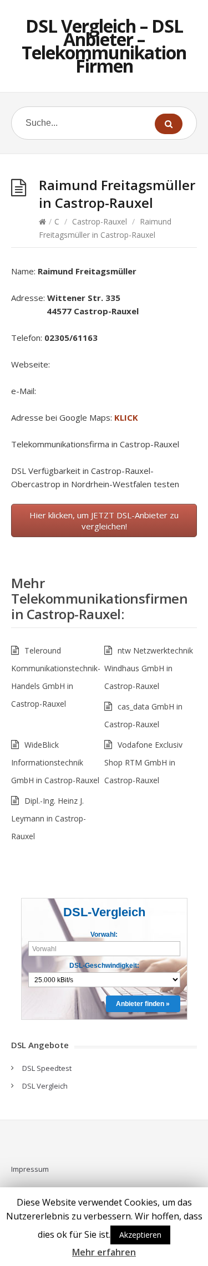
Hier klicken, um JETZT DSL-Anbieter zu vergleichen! (104, 520)
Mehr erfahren (104, 1252)
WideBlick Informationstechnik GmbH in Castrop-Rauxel (55, 762)
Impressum (30, 1169)
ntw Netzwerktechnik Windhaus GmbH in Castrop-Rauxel (148, 668)
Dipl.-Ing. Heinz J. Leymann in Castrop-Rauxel (48, 818)
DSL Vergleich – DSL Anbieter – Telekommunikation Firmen (104, 46)
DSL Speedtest (47, 1068)
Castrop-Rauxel (99, 221)
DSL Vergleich (45, 1086)
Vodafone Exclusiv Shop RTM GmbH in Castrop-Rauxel (143, 762)
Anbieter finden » (143, 1004)
